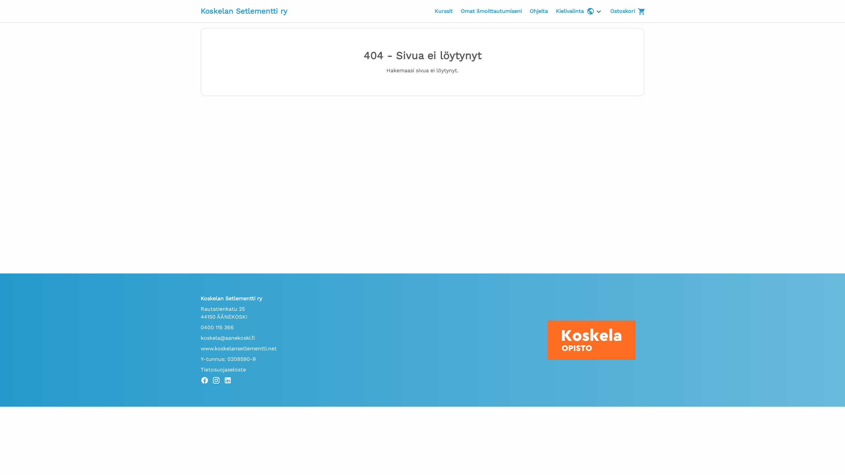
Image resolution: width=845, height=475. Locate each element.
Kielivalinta (570, 11)
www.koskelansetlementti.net (239, 348)
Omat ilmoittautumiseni (491, 11)
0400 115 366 (217, 327)
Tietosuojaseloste (223, 369)
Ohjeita (539, 11)
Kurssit (444, 11)
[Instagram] (218, 381)
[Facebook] (206, 381)
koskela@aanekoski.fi (228, 338)
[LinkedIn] (229, 381)
